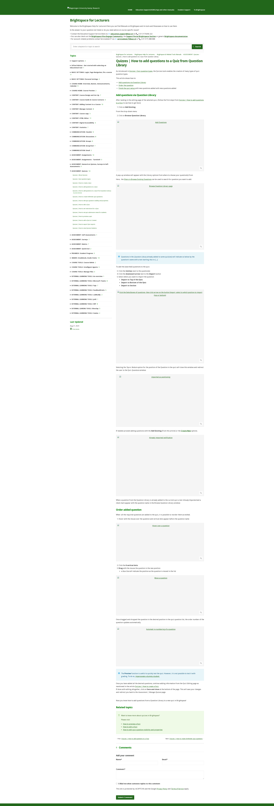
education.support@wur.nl (122, 34)
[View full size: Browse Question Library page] (160, 216)
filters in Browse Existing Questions (137, 179)
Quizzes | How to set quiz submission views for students (89, 212)
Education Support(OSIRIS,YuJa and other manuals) (155, 10)
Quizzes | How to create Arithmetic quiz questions (186, 739)
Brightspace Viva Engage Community (107, 36)
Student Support (184, 10)
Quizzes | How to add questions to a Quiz (135, 739)
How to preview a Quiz (131, 724)
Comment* (120, 769)
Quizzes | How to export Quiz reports (84, 224)
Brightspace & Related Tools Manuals (169, 54)
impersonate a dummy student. (147, 676)
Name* (119, 760)
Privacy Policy (162, 789)
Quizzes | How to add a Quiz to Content (84, 220)
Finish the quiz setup (127, 88)
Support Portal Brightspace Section (141, 36)
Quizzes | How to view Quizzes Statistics (85, 228)
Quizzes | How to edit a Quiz (81, 204)
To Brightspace (199, 10)
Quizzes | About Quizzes (80, 175)
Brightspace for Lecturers (124, 54)
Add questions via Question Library (132, 83)
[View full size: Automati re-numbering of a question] (160, 646)
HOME (130, 10)
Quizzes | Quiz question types (140, 71)
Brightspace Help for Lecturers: (145, 54)
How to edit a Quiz (130, 727)
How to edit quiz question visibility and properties (142, 730)
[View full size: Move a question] (160, 595)
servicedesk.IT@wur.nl (126, 39)
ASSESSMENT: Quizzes (191, 54)
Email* (165, 760)
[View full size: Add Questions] (160, 145)
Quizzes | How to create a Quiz (147, 686)
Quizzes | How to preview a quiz (82, 216)
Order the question (126, 85)
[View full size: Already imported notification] (160, 465)
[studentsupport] (83, 8)
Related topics (124, 707)
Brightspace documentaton (176, 36)
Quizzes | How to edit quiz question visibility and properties (90, 200)
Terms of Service (177, 789)
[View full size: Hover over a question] (160, 542)
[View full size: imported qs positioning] (160, 400)
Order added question (128, 509)
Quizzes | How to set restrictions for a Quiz (86, 208)
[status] (160, 258)
